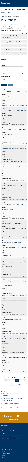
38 (21, 381)
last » (20, 384)
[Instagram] (11, 428)
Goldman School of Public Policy (10, 438)
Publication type (6, 76)
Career (4, 433)
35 (10, 381)
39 (25, 381)
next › (15, 384)
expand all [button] (24, 33)
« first (8, 378)
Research (4, 391)
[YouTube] (8, 428)
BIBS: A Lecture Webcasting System (11, 223)
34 (6, 381)
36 (14, 381)
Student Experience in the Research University (12, 394)
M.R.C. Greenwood (7, 285)
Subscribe (9, 430)
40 (10, 384)
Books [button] (4, 46)
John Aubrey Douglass (8, 209)
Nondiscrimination (5, 453)
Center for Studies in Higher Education (13, 11)
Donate (15, 430)
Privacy (3, 455)
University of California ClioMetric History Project (14, 404)
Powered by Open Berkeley (7, 449)
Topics (3, 71)
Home (2, 16)
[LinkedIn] (5, 428)
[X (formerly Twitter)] (2, 428)
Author (3, 65)
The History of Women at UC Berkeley (13, 408)
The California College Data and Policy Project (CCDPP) (13, 399)
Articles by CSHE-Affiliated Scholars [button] (11, 41)
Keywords (4, 59)
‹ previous (14, 378)
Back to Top (24, 460)
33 (24, 378)
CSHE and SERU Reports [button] (9, 54)
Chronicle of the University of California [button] (12, 50)
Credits (20, 430)
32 (21, 378)
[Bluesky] (14, 428)
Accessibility (4, 451)
